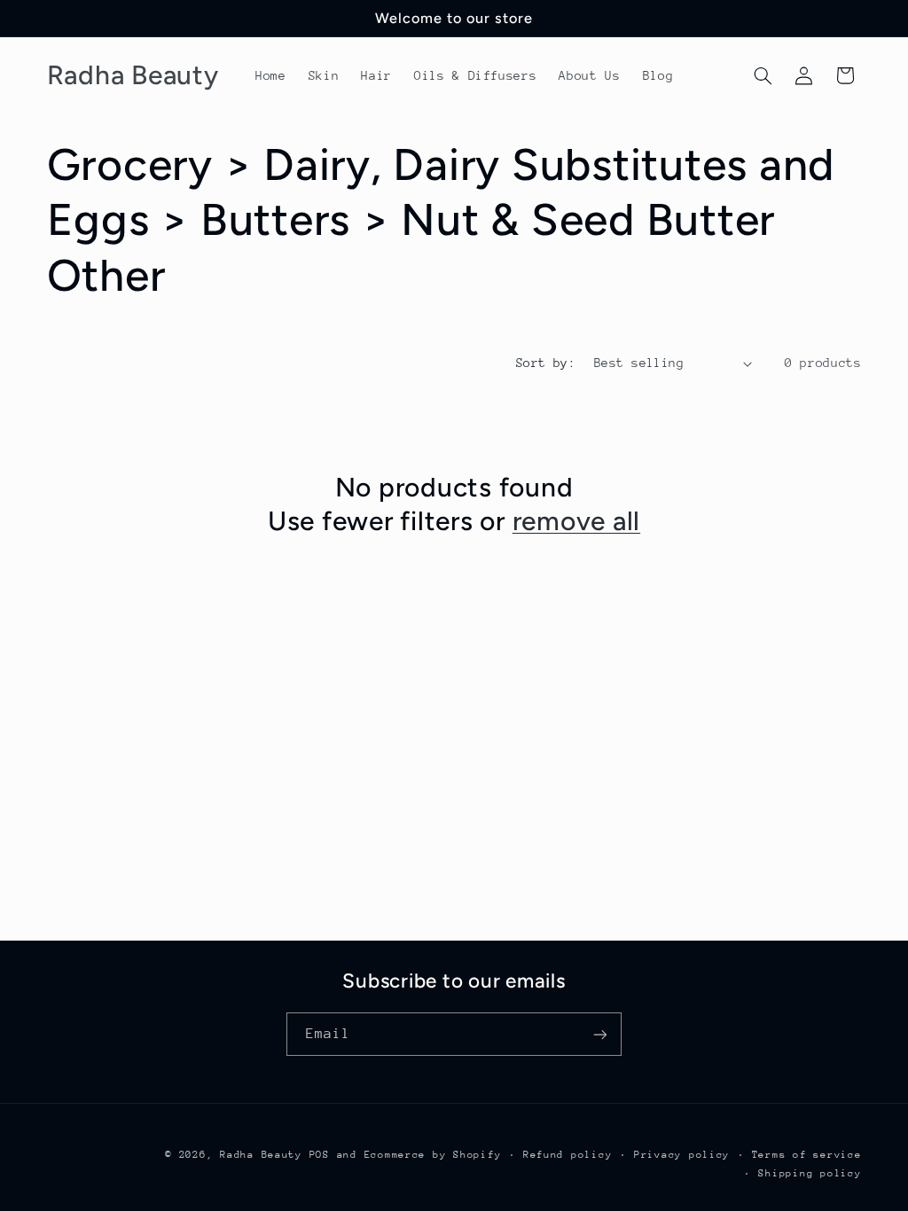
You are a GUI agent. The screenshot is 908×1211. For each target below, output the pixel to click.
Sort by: (545, 362)
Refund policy (568, 1154)
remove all (577, 520)
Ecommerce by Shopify (433, 1154)
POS (319, 1154)
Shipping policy (809, 1173)
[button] (762, 75)
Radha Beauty (261, 1154)
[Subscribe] (600, 1034)
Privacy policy (682, 1154)
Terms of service (807, 1154)
